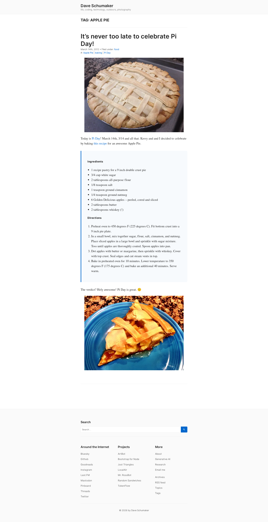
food (116, 49)
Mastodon (86, 480)
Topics (158, 487)
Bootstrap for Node (128, 459)
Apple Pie (88, 52)
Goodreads (87, 464)
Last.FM (85, 475)
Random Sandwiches (129, 480)
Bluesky (85, 453)
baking (98, 52)
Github (84, 459)
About (158, 453)
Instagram (86, 469)
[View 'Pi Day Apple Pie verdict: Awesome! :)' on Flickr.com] (134, 333)
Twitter (85, 496)
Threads (85, 491)
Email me (160, 469)
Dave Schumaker (97, 6)
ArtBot (121, 453)
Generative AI (162, 459)
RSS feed (160, 482)
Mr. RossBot (124, 475)
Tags (158, 493)
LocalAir (122, 469)
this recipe (100, 143)
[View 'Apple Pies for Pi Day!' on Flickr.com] (134, 95)
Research (160, 464)
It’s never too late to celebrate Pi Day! (128, 39)
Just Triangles (126, 464)
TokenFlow (124, 485)
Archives (160, 477)
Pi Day (107, 52)
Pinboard (86, 485)
